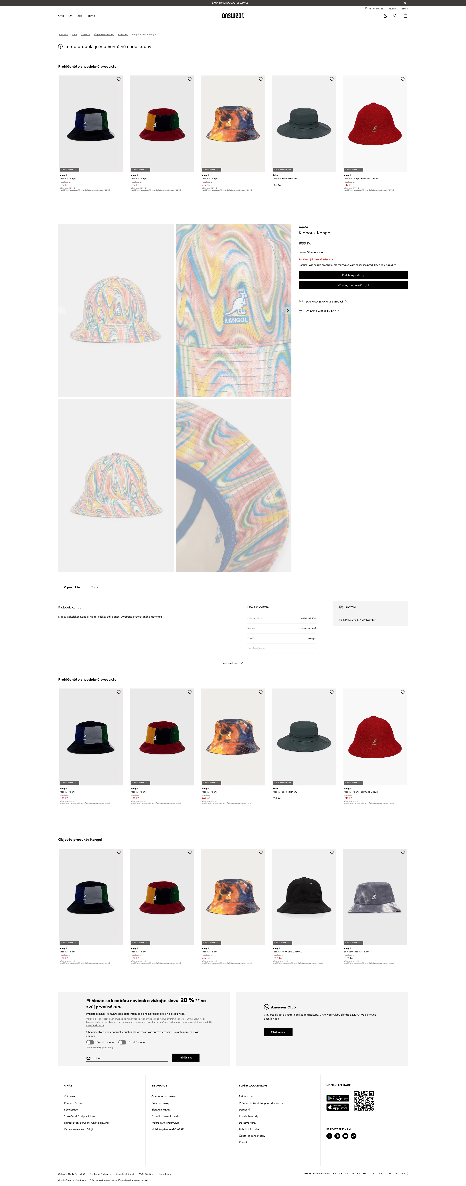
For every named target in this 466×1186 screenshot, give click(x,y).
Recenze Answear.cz (76, 1103)
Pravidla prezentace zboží (166, 1116)
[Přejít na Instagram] (337, 1136)
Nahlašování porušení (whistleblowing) (86, 1122)
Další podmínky (160, 1103)
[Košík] (405, 15)
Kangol (303, 226)
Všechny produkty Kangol (353, 285)
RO (380, 1173)
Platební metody (248, 1116)
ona (61, 15)
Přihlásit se (186, 1057)
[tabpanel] (233, 629)
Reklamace (245, 1096)
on (70, 15)
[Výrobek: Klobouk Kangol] (91, 123)
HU (364, 1173)
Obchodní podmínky (163, 1096)
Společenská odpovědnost (80, 1116)
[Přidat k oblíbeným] (119, 79)
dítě (79, 15)
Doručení (244, 1109)
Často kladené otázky (252, 1135)
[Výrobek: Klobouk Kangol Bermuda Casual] (375, 123)
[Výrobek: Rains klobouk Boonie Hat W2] (304, 123)
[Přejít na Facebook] (329, 1136)
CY (340, 1173)
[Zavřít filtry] (405, 3)
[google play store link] (337, 1098)
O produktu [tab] (72, 587)
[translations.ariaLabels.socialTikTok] (353, 1136)
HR (358, 1173)
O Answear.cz (72, 1096)
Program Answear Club (165, 1122)
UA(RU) (404, 1173)
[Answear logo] (233, 16)
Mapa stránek (165, 1174)
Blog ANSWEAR (160, 1109)
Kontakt (243, 1142)
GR (352, 1173)
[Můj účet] (385, 15)
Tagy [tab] (94, 587)
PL (374, 1173)
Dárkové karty (247, 1122)
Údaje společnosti (125, 1174)
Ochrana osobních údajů (79, 1129)
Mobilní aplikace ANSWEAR (167, 1129)
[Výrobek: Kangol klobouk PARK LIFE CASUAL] (304, 897)
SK (390, 1173)
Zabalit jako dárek (250, 1129)
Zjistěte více (278, 1032)
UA (396, 1173)
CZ (346, 1173)
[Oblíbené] (395, 15)
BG (334, 1173)
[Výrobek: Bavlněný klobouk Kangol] (375, 897)
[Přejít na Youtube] (345, 1136)
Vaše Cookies (146, 1174)
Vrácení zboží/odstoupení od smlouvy (261, 1103)
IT (369, 1173)
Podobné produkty (353, 275)
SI (385, 1173)
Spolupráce (71, 1109)
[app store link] (337, 1106)
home (91, 15)
